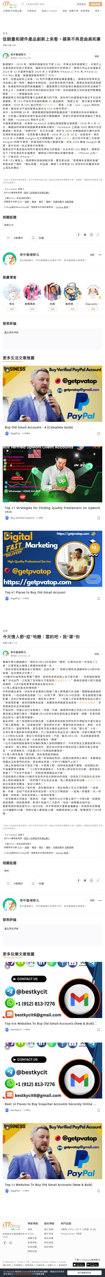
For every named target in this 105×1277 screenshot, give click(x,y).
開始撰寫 (95, 4)
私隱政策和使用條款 (23, 1273)
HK (29, 1261)
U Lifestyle (10, 1261)
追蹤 (97, 56)
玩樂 (5, 630)
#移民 (79, 1233)
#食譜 (86, 1229)
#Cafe (93, 1229)
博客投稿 (32, 1251)
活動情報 (69, 201)
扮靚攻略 (57, 201)
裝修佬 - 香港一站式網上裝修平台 (72, 303)
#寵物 (64, 1229)
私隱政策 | (42, 1265)
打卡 (20, 201)
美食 (34, 201)
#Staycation (68, 1233)
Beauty (37, 1261)
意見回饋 (32, 1246)
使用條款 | (30, 1265)
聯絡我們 (63, 1265)
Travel (21, 1261)
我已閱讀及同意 (84, 1272)
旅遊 (27, 201)
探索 (64, 10)
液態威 (65, 138)
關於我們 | (8, 1265)
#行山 (71, 1229)
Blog (55, 1261)
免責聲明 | (19, 1265)
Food (47, 1261)
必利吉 (15, 93)
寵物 (48, 201)
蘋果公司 (9, 225)
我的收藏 (48, 1238)
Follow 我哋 (62, 207)
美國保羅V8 (49, 105)
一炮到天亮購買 (86, 702)
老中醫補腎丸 (18, 54)
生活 (5, 33)
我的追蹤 (48, 1242)
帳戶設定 (48, 1233)
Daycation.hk (93, 303)
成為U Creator (49, 10)
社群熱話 (31, 10)
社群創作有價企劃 (12, 10)
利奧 (52, 303)
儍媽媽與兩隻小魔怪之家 (32, 303)
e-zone (63, 1261)
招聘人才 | (53, 1265)
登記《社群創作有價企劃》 (37, 192)
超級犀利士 (61, 680)
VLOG (31, 1233)
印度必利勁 (94, 780)
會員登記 (81, 4)
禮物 (6, 870)
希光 (11, 303)
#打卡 (78, 1229)
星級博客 (85, 10)
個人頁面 (48, 1229)
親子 (41, 201)
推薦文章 (73, 10)
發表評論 (11, 332)
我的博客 (48, 1246)
